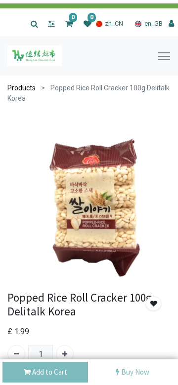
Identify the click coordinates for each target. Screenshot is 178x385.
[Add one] (65, 354)
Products (21, 88)
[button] (154, 304)
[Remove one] (16, 354)
